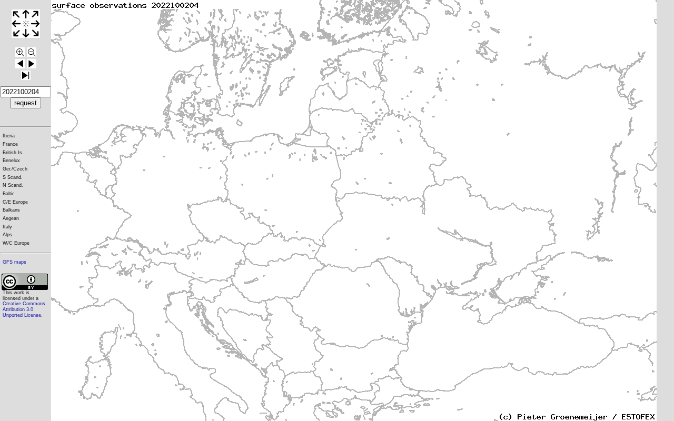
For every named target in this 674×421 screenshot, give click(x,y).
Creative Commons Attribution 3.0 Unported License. (24, 309)
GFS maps (14, 262)
